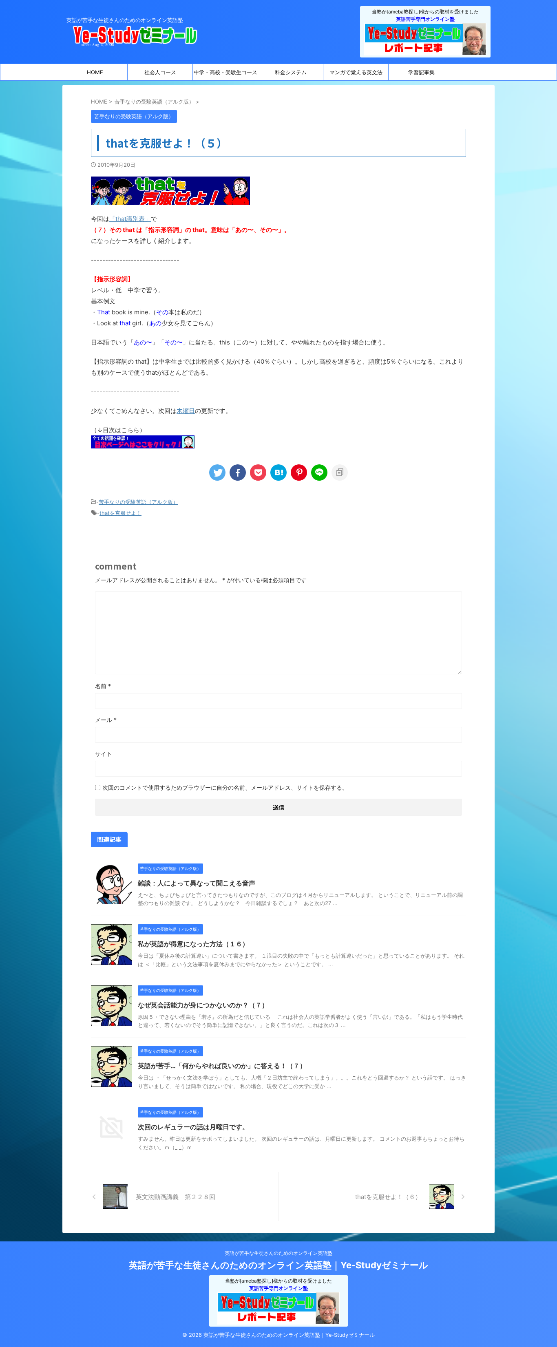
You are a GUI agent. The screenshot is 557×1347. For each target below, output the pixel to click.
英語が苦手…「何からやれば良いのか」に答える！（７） (222, 1066)
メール (106, 719)
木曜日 (186, 411)
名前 (103, 685)
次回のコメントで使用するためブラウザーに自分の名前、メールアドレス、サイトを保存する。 (225, 787)
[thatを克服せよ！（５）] (278, 472)
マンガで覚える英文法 (355, 72)
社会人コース (160, 72)
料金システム (291, 72)
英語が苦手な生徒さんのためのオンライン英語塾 (278, 1253)
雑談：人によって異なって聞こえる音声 (196, 883)
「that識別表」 (130, 219)
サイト (103, 753)
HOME (95, 72)
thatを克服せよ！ (120, 513)
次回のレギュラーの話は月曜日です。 (193, 1127)
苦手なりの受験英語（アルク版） (138, 502)
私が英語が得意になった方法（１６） (193, 944)
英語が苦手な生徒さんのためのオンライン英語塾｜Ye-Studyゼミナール (278, 1265)
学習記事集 (421, 72)
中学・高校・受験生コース (225, 72)
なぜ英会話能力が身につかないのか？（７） (203, 1005)
